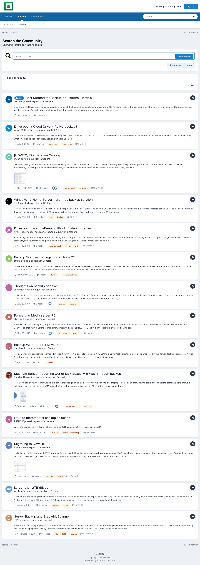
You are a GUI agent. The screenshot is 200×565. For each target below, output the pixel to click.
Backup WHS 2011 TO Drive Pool (38, 345)
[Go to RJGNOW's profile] (8, 419)
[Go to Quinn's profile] (8, 156)
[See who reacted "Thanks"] (53, 188)
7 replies (40, 246)
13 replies (40, 432)
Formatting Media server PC (35, 315)
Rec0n (17, 203)
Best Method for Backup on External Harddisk (59, 98)
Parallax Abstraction (24, 377)
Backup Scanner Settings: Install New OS (44, 257)
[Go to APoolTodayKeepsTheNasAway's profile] (8, 229)
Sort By (189, 86)
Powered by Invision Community (100, 560)
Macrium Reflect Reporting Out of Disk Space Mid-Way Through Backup (67, 374)
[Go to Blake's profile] (8, 445)
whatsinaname (21, 491)
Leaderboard (37, 16)
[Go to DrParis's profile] (8, 518)
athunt (17, 260)
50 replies (43, 188)
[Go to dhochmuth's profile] (8, 346)
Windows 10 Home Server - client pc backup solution (53, 199)
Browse (8, 16)
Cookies (100, 554)
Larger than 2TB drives (31, 487)
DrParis (17, 520)
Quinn (17, 158)
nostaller (18, 101)
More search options (181, 65)
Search (22, 24)
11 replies (45, 534)
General (49, 101)
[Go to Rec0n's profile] (8, 201)
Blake (17, 447)
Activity (22, 16)
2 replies (40, 303)
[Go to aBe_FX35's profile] (8, 317)
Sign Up (190, 6)
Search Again (184, 56)
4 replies (39, 144)
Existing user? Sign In (168, 6)
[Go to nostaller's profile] (8, 99)
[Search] (194, 16)
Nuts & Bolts (54, 130)
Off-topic (47, 203)
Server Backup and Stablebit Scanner (42, 516)
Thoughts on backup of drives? (37, 286)
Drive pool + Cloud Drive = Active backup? (45, 126)
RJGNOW (19, 421)
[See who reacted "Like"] (56, 188)
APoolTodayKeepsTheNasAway (30, 232)
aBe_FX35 (19, 319)
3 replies (40, 115)
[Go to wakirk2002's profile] (8, 128)
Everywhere (181, 16)
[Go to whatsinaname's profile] (8, 489)
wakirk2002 (20, 130)
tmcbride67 (20, 289)
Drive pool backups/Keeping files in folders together (52, 228)
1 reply (42, 274)
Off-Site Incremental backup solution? (42, 418)
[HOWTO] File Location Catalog (37, 155)
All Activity (8, 24)
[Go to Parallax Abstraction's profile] (8, 375)
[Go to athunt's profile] (8, 258)
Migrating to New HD (29, 444)
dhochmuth (19, 348)
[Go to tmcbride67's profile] (8, 287)
